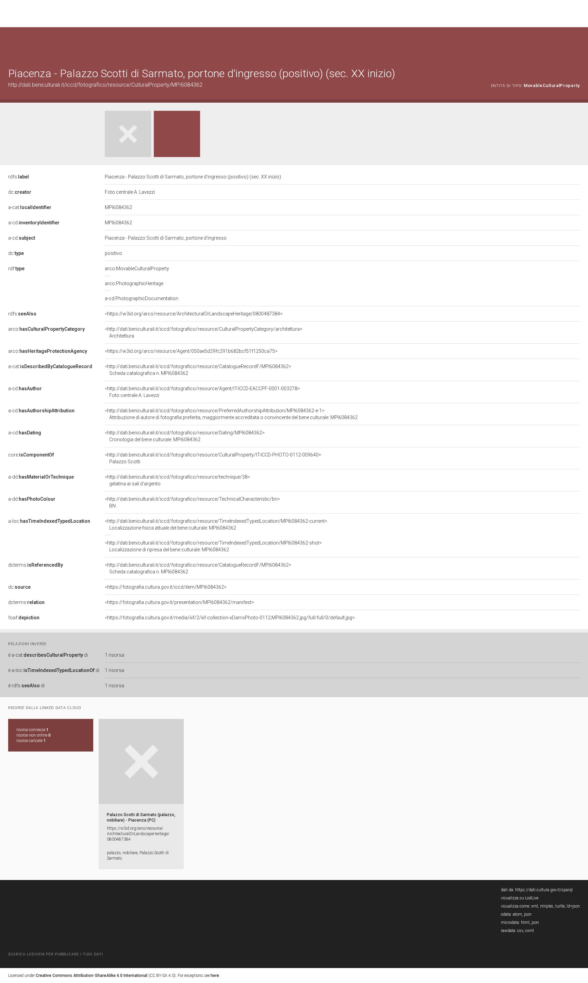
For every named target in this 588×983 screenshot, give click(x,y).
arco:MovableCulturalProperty (137, 268)
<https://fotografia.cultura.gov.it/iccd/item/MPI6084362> (166, 587)
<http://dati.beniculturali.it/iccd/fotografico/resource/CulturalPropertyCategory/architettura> (204, 332)
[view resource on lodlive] (576, 44)
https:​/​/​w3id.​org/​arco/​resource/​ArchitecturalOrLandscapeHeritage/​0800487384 (138, 834)
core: (31, 455)
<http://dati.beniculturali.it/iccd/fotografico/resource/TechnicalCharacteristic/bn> (192, 502)
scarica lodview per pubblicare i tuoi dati (55, 954)
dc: (19, 192)
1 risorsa (114, 655)
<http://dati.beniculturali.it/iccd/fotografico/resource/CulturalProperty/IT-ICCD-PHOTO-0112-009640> (213, 458)
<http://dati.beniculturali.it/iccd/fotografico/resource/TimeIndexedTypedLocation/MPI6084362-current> (216, 524)
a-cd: (34, 222)
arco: (46, 329)
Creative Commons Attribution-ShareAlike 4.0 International (91, 975)
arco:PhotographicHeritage (134, 283)
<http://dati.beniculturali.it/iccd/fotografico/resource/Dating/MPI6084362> (185, 436)
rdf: (16, 268)
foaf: (23, 617)
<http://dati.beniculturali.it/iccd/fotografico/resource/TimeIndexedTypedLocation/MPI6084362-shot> (213, 546)
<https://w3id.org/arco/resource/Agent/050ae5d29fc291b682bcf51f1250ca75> (191, 351)
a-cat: (29, 207)
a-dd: (41, 477)
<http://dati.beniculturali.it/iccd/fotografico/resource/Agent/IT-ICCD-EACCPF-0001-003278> (202, 392)
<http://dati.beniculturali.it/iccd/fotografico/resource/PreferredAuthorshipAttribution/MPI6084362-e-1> (231, 414)
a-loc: (49, 521)
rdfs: (18, 176)
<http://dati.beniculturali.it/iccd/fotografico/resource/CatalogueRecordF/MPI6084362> (198, 370)
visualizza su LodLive (519, 898)
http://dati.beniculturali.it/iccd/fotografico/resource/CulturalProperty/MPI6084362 (105, 85)
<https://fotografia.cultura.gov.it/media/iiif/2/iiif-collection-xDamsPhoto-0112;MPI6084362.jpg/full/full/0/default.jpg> (230, 617)
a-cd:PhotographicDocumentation (141, 298)
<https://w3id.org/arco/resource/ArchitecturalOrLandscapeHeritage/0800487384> (194, 313)
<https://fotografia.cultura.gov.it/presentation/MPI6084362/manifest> (179, 602)
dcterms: (35, 565)
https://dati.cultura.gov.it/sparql (544, 889)
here (215, 975)
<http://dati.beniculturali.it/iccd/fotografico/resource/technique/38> (177, 480)
